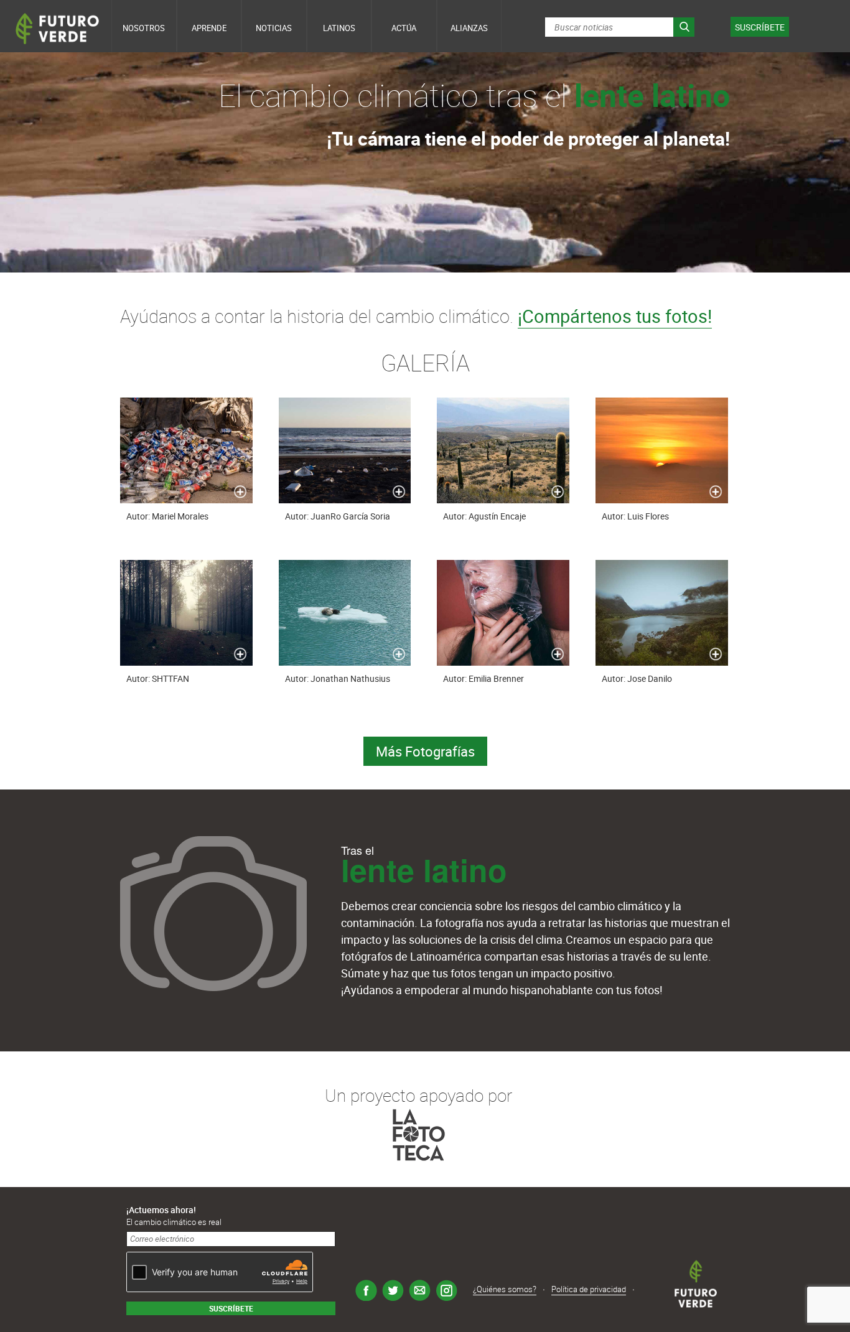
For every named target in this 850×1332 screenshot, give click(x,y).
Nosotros (144, 28)
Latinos (339, 28)
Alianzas (469, 28)
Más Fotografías (425, 751)
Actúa (403, 28)
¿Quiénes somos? (504, 1289)
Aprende (209, 28)
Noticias (274, 28)
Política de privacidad (588, 1289)
